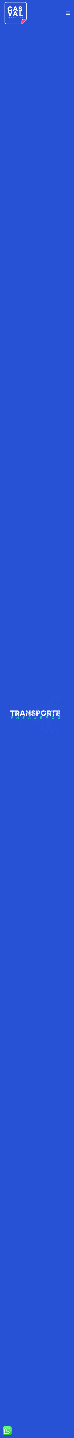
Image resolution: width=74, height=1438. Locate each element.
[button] (68, 13)
